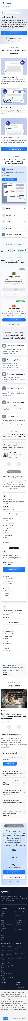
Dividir (2, 922)
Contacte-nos (10, 763)
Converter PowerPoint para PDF (6, 951)
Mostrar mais (14, 659)
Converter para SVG (20, 927)
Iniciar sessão (7, 6)
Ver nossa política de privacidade (9, 1013)
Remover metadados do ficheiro (7, 925)
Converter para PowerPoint (18, 915)
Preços (2, 988)
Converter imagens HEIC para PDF (7, 970)
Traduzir (3, 939)
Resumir (3, 937)
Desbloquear (18, 948)
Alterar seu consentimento (17, 1018)
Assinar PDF (18, 951)
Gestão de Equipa (19, 990)
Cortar (2, 920)
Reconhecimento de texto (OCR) (20, 958)
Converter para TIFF (20, 924)
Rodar (2, 915)
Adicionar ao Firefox (14, 320)
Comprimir (3, 928)
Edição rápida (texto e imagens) (6, 912)
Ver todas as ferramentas (14, 877)
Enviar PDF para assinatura (19, 954)
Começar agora (9, 179)
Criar (2, 930)
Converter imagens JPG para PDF (7, 959)
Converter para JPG (20, 920)
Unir (2, 918)
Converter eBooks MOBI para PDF (7, 974)
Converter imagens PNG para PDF (7, 963)
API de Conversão (19, 987)
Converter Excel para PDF (6, 955)
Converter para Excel (20, 918)
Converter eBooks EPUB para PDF (7, 978)
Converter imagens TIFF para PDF (7, 966)
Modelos (3, 935)
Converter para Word (20, 911)
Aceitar (5, 1018)
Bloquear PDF (18, 946)
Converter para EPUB (20, 929)
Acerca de (3, 985)
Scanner (3, 933)
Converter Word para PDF (6, 947)
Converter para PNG (20, 922)
